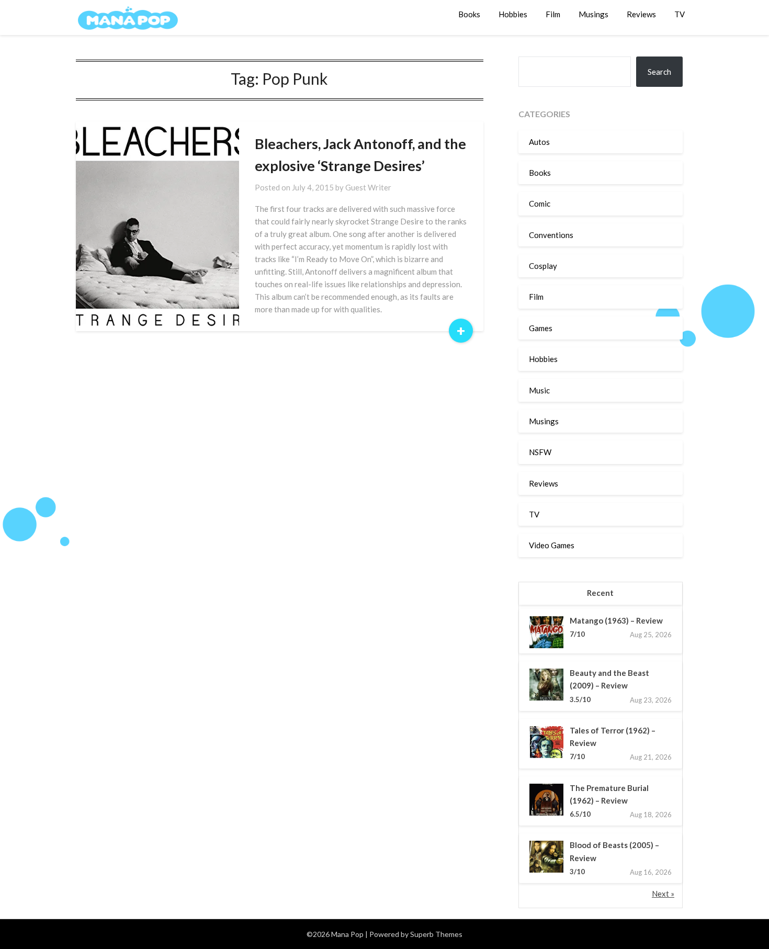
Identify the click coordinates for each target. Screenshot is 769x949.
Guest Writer (368, 187)
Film (553, 14)
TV (679, 14)
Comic (539, 203)
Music (539, 390)
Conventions (551, 235)
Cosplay (543, 265)
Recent (600, 592)
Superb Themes (436, 934)
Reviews (641, 14)
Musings (593, 14)
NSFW (540, 452)
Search (659, 71)
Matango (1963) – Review (616, 620)
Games (540, 328)
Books (469, 14)
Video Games (551, 545)
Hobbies (513, 14)
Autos (539, 141)
